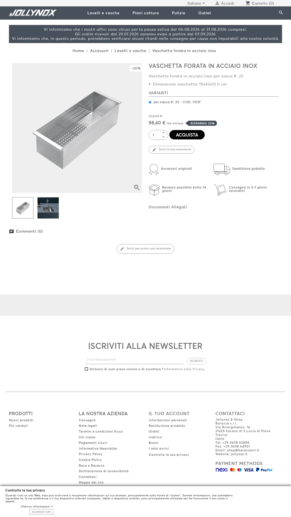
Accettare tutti (41, 511)
